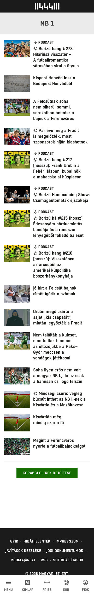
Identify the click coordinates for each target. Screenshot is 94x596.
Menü (8, 590)
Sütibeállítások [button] (68, 560)
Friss (47, 590)
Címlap (27, 590)
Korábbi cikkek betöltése (47, 473)
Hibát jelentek (37, 541)
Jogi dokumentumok (64, 551)
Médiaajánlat (22, 560)
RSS (44, 560)
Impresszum (67, 541)
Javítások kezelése (23, 551)
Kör (66, 590)
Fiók (85, 590)
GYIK (14, 541)
